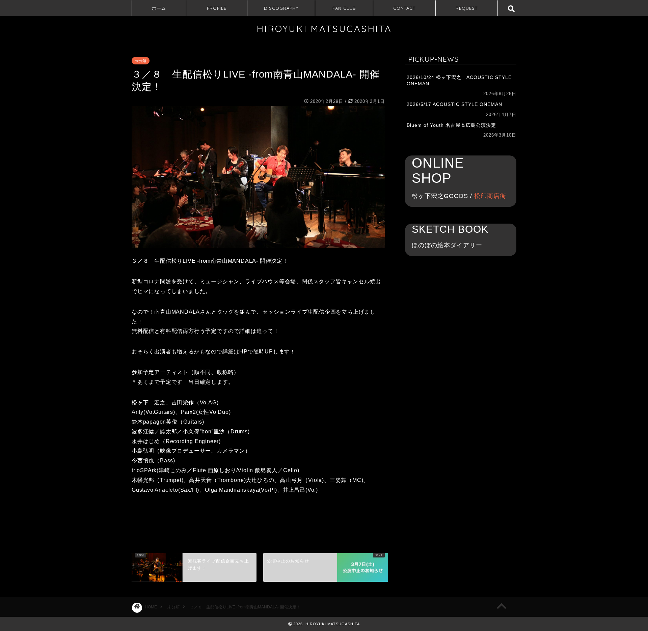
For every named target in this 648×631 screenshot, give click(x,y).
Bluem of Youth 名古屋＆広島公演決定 (451, 125)
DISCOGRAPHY (281, 8)
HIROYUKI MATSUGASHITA (324, 28)
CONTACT (404, 8)
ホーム (159, 8)
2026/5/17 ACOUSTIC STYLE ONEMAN (454, 104)
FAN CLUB (344, 8)
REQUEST (467, 8)
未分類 (140, 61)
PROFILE (216, 8)
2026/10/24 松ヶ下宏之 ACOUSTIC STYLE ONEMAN (459, 80)
